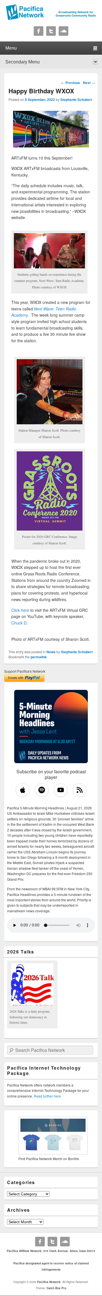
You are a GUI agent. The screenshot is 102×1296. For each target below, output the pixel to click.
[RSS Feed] (79, 790)
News (51, 651)
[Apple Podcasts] (22, 790)
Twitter (51, 31)
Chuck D (19, 623)
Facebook (38, 31)
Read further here (47, 1096)
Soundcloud (63, 31)
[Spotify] (41, 790)
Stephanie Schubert (76, 99)
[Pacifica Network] (51, 18)
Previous (70, 82)
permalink (39, 656)
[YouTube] (60, 790)
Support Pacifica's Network (24, 671)
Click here (20, 610)
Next (89, 82)
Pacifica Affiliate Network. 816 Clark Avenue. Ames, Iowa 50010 (51, 1251)
